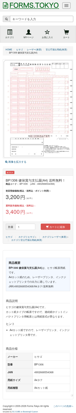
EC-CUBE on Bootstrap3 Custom (25, 411)
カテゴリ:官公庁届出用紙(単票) (26, 239)
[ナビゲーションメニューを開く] (66, 5)
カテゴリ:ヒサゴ (26, 236)
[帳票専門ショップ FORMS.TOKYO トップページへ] (30, 5)
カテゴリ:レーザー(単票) (54, 236)
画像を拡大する (17, 161)
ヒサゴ (9, 236)
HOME (9, 49)
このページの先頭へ (63, 405)
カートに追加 (57, 227)
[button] (72, 395)
